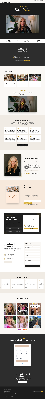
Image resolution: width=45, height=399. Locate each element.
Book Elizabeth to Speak (27, 173)
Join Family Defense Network (22, 144)
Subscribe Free (27, 60)
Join (41, 391)
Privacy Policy (35, 396)
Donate (38, 0)
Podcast (14, 392)
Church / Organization (27, 247)
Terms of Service (39, 396)
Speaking (15, 393)
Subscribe (35, 0)
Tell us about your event (28, 260)
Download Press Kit (35, 173)
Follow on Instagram (23, 329)
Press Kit (42, 0)
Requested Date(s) (27, 255)
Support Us (24, 392)
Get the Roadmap (31, 228)
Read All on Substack (37, 71)
